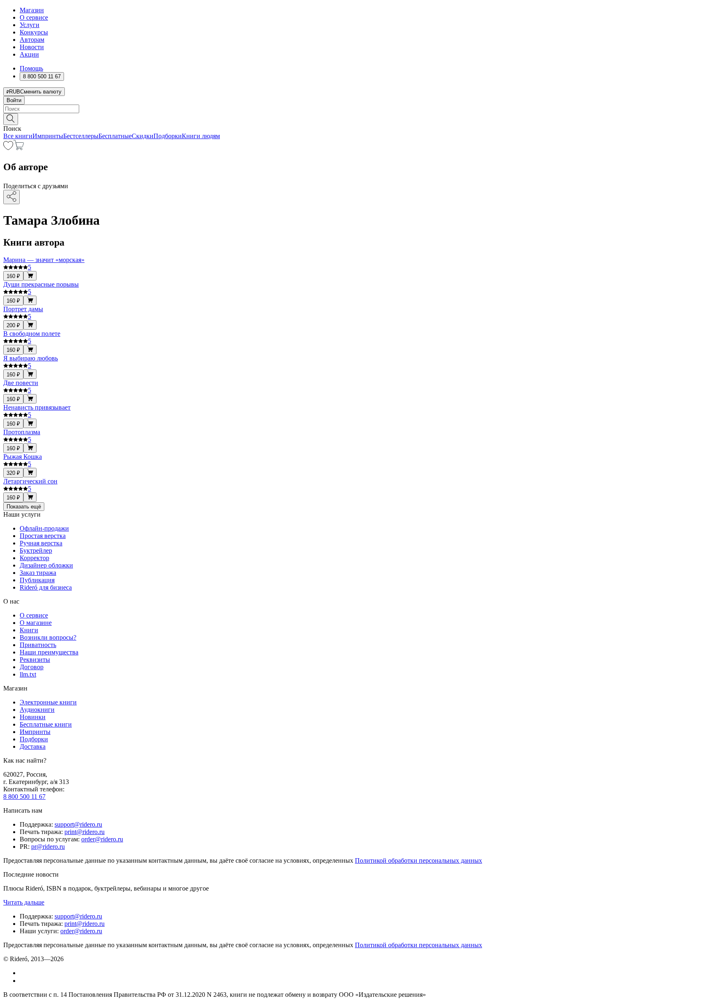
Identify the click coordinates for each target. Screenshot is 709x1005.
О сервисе (34, 17)
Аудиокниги (37, 709)
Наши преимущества (49, 652)
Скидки (142, 135)
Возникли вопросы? (48, 637)
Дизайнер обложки (46, 565)
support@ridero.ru (78, 824)
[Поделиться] (11, 197)
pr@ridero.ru (48, 846)
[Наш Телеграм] (23, 980)
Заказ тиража (38, 572)
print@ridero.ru (84, 831)
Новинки (33, 716)
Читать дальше (23, 902)
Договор (31, 666)
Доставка (33, 746)
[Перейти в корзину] (18, 147)
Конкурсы (34, 32)
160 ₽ (13, 276)
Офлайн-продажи (44, 528)
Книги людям (201, 135)
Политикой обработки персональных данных (418, 860)
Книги (29, 630)
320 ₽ (13, 473)
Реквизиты (35, 659)
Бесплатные (115, 135)
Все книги (17, 135)
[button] (354, 118)
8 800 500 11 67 (24, 796)
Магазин (32, 10)
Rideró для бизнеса (46, 587)
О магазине (36, 622)
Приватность (38, 644)
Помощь (31, 68)
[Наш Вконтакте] (24, 972)
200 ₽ (13, 325)
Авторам (32, 39)
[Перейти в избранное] (8, 147)
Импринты (47, 135)
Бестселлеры (80, 135)
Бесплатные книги (46, 724)
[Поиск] (10, 119)
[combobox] (354, 109)
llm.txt (28, 674)
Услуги (29, 24)
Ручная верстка (41, 543)
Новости (32, 46)
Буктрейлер (36, 550)
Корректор (34, 557)
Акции (29, 54)
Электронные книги (48, 702)
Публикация (37, 580)
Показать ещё (24, 507)
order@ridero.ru (102, 839)
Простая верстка (43, 535)
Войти (14, 100)
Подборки (167, 135)
